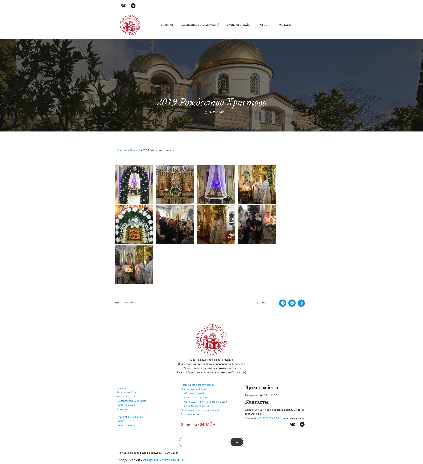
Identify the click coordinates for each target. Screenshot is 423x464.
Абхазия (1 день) (194, 393)
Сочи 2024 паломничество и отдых (205, 401)
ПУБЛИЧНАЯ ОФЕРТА (129, 416)
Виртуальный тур (126, 392)
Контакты (285, 25)
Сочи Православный (196, 406)
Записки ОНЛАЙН (238, 25)
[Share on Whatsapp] (301, 303)
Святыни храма (125, 405)
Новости (265, 25)
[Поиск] (237, 442)
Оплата (120, 421)
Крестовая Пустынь (196, 397)
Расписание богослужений (200, 25)
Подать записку (125, 425)
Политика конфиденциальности (200, 410)
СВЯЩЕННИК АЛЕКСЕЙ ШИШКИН (163, 460)
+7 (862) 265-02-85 (269, 418)
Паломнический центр (194, 389)
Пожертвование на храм (131, 400)
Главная (167, 25)
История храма (125, 396)
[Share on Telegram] (282, 303)
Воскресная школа (192, 414)
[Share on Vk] (292, 303)
